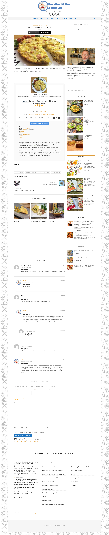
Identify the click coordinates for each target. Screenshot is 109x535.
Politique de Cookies (76, 470)
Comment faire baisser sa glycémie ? (84, 221)
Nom (16, 390)
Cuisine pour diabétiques (49, 463)
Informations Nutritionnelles (50, 485)
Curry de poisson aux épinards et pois (89, 101)
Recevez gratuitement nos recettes (80, 478)
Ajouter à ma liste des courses (40, 123)
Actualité (44, 496)
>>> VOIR (86, 104)
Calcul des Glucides (47, 489)
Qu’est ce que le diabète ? (49, 467)
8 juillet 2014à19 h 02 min (26, 297)
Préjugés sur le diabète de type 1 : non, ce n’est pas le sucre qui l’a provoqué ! (84, 233)
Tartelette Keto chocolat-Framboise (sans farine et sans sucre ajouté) (84, 265)
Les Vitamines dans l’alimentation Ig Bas (53, 504)
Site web (51, 390)
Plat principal (43, 111)
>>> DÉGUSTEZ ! (77, 253)
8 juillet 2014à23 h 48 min (30, 331)
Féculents (34, 25)
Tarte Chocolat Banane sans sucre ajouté (83, 251)
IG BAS (59, 18)
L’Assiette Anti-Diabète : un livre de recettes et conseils (89, 162)
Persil (20, 137)
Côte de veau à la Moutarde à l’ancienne (38, 220)
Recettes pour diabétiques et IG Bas (23, 462)
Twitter (45, 101)
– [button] (54, 118)
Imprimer (25, 101)
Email (32, 101)
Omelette (28, 172)
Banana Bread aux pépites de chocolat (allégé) (82, 258)
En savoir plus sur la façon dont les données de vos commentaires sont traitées (38, 440)
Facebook (53, 101)
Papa (24, 280)
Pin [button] (39, 101)
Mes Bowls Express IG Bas (88, 179)
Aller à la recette (46, 32)
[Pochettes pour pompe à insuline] (17, 183)
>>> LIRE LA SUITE (78, 230)
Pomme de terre (26, 128)
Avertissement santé (20, 489)
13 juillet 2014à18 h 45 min (26, 361)
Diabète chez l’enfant (48, 481)
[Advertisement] (39, 241)
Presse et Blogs (75, 481)
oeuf (21, 132)
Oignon (22, 131)
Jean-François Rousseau (22, 176)
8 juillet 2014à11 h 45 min (28, 282)
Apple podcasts (18, 498)
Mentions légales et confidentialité (80, 467)
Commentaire (18, 403)
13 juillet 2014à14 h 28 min (26, 346)
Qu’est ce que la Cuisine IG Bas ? (51, 478)
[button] (36, 105)
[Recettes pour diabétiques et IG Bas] (54, 8)
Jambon (24, 129)
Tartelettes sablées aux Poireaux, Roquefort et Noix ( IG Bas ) (89, 120)
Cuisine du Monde (33, 114)
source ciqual (34, 513)
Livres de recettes (47, 500)
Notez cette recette (33, 32)
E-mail (34, 390)
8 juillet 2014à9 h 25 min (26, 267)
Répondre (62, 265)
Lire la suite (70, 78)
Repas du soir (43, 25)
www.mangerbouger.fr (20, 495)
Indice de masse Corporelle (49, 493)
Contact (73, 474)
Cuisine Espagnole (19, 172)
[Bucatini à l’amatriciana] (62, 183)
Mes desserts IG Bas (88, 196)
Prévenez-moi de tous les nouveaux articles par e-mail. (29, 432)
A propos (73, 485)
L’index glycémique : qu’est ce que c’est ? (53, 474)
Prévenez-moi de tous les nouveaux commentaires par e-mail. (31, 428)
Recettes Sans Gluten (37, 172)
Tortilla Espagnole (56, 172)
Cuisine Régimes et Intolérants (46, 114)
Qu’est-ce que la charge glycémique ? (52, 470)
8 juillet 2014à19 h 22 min (28, 312)
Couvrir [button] (35, 145)
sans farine (46, 172)
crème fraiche (26, 134)
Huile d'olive (22, 135)
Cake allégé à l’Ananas (88, 136)
